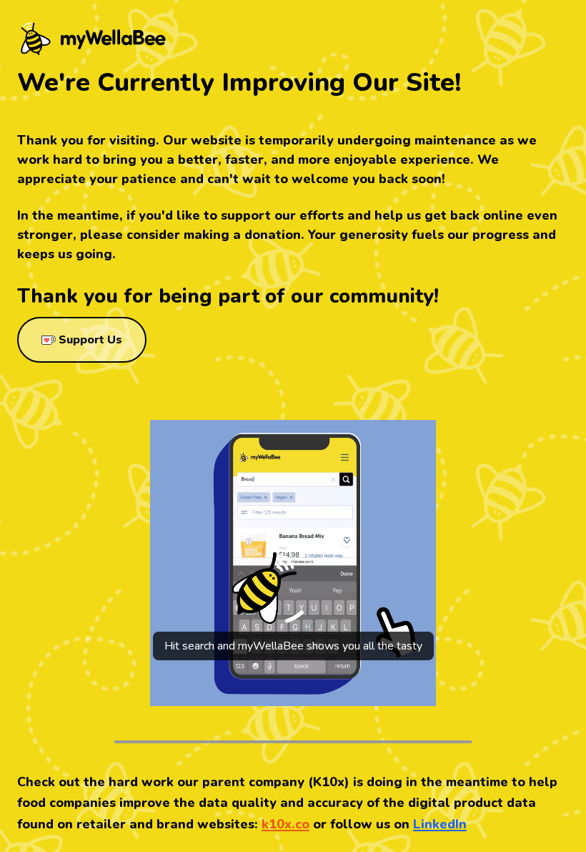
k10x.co (285, 824)
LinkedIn (440, 824)
